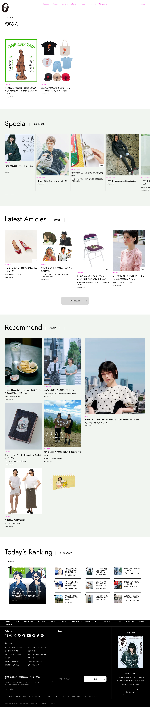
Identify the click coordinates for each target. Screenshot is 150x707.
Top (6, 17)
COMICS (107, 622)
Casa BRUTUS (36, 697)
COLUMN (118, 622)
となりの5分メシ (33, 651)
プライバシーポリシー (27, 682)
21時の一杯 (31, 658)
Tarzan (58, 697)
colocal (64, 697)
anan (6, 697)
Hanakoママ (71, 697)
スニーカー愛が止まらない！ (13, 647)
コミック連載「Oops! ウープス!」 (38, 647)
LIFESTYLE (87, 622)
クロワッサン (26, 697)
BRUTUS (11, 697)
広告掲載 (44, 703)
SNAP (17, 622)
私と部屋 (7, 658)
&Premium (51, 697)
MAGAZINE (8, 625)
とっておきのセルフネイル (13, 651)
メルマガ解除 (9, 689)
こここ (91, 697)
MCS (95, 697)
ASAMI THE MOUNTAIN (12, 661)
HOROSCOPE (130, 622)
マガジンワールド (34, 703)
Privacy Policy (52, 703)
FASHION (7, 622)
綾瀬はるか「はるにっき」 (13, 665)
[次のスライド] (10, 194)
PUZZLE (141, 622)
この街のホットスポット (35, 661)
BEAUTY (53, 622)
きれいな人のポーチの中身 (13, 654)
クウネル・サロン (82, 697)
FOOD (97, 622)
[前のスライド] (6, 194)
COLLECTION (28, 622)
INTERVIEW (75, 622)
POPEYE (18, 697)
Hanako (44, 697)
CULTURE (63, 622)
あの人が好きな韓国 (33, 665)
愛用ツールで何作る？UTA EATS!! (37, 654)
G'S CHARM (41, 622)
